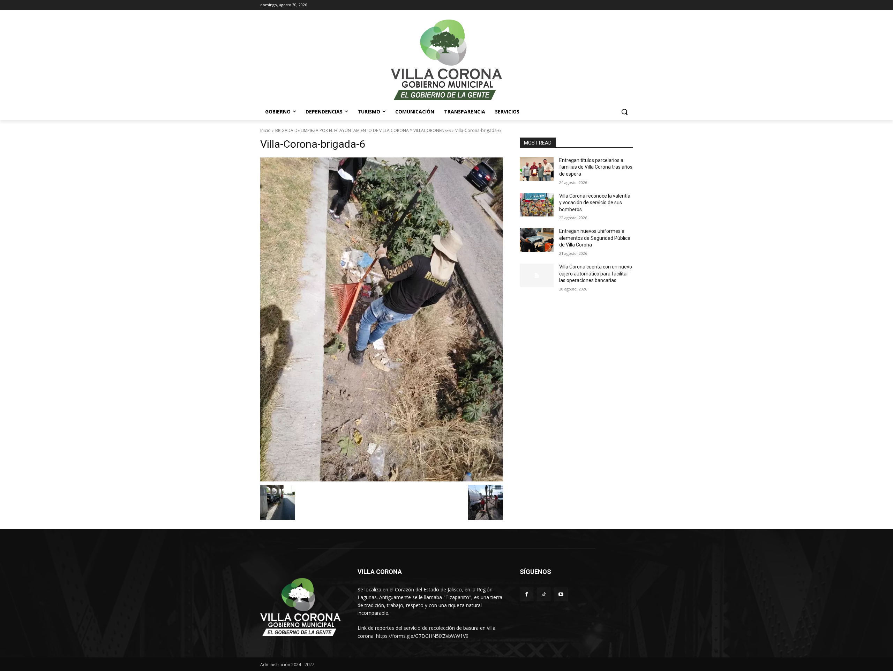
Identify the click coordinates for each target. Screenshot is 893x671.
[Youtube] (561, 594)
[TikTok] (543, 594)
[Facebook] (526, 594)
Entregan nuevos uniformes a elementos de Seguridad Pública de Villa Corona (594, 238)
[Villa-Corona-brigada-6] (381, 319)
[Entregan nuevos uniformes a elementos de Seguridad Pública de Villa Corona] (537, 240)
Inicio (265, 130)
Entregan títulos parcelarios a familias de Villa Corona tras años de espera (595, 167)
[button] (624, 111)
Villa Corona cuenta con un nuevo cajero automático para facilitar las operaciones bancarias (595, 273)
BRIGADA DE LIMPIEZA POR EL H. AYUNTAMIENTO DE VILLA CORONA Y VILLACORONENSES (363, 130)
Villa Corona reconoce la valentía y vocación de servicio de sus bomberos (594, 202)
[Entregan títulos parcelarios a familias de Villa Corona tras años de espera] (537, 169)
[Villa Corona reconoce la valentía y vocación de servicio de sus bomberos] (537, 204)
